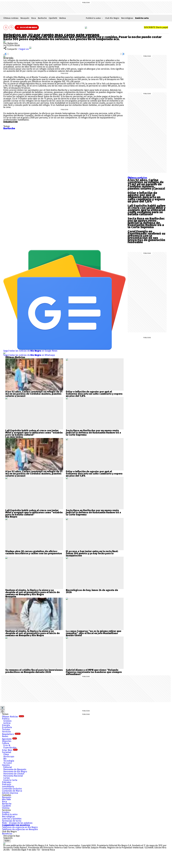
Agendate (9, 739)
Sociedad (6, 752)
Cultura (5, 743)
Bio (4, 758)
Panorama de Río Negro (15, 771)
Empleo (5, 812)
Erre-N (6, 745)
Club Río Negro (112, 18)
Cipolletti (53, 18)
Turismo (6, 729)
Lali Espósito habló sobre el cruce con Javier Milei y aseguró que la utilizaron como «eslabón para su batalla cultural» (147, 210)
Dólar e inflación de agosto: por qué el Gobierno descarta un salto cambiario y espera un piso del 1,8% (146, 197)
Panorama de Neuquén (14, 769)
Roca (33, 18)
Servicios (6, 731)
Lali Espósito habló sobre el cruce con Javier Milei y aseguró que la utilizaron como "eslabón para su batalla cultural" (34, 432)
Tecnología (8, 761)
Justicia (6, 723)
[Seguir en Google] (4, 56)
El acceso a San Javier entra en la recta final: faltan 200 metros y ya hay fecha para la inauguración (92, 553)
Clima (6, 754)
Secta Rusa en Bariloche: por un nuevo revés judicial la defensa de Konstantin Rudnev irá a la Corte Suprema (146, 223)
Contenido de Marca (12, 791)
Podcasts (6, 784)
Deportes (6, 741)
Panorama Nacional (13, 776)
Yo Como (7, 763)
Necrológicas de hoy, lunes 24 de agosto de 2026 (92, 591)
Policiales (6, 782)
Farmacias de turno (11, 821)
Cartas (6, 778)
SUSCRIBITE (156, 27)
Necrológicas (127, 18)
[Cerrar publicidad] (2, 708)
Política (5, 718)
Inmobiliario (8, 786)
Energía (6, 725)
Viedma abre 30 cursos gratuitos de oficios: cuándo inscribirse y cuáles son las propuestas (33, 552)
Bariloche (42, 18)
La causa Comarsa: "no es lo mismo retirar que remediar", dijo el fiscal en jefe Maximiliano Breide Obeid (93, 633)
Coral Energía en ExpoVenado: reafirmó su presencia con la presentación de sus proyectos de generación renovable (146, 237)
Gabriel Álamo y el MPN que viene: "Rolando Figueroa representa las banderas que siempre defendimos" (94, 672)
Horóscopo (8, 756)
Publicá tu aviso (9, 814)
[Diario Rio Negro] (4, 843)
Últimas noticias (10, 18)
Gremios (7, 721)
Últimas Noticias (12, 716)
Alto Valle (6, 799)
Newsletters (11, 734)
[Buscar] (11, 27)
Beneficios (7, 833)
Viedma (62, 18)
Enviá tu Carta (10, 780)
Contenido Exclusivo (12, 788)
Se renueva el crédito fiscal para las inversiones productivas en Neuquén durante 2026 (34, 671)
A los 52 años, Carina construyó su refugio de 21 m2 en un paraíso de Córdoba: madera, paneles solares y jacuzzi (146, 184)
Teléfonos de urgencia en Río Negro (20, 827)
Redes (5, 736)
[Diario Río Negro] (86, 27)
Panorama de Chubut (13, 773)
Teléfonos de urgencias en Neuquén (20, 829)
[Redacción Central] (4, 41)
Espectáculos (9, 747)
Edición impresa (10, 793)
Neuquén (24, 18)
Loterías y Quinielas (12, 818)
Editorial (7, 767)
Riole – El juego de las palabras (17, 823)
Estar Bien (9, 750)
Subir (7, 840)
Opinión (6, 765)
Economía (7, 727)
